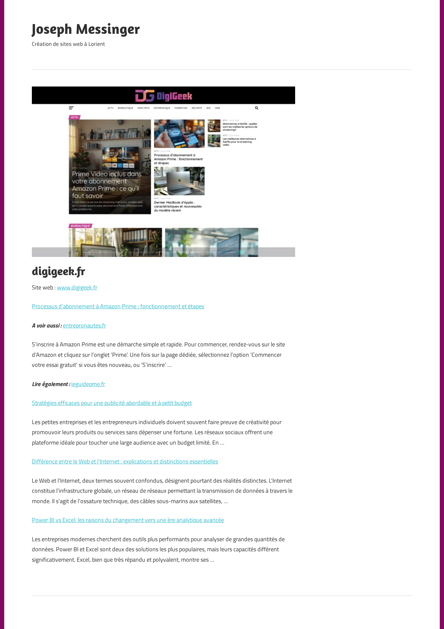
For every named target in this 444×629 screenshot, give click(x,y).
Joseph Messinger (86, 28)
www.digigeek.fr (77, 287)
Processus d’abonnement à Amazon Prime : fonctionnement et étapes (118, 306)
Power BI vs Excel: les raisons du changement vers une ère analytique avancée (128, 519)
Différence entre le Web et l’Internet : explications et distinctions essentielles (125, 461)
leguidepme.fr (88, 384)
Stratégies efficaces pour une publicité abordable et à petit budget (112, 402)
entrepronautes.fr (84, 325)
